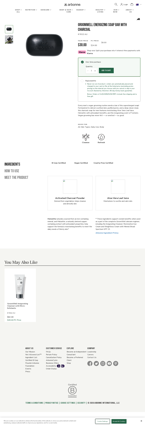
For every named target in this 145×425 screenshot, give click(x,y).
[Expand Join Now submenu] (118, 10)
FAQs (48, 352)
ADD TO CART (106, 70)
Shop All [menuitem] (17, 11)
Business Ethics (52, 363)
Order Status (51, 369)
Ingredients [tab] (12, 164)
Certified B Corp (31, 360)
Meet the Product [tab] (16, 177)
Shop (69, 363)
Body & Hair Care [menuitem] (65, 11)
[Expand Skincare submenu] (50, 10)
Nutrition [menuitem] (30, 10)
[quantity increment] (95, 70)
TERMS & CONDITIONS (34, 403)
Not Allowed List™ (33, 354)
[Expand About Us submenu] (133, 10)
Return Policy (51, 354)
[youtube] (109, 363)
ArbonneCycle (51, 360)
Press (27, 371)
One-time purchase (93, 62)
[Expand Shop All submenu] (21, 10)
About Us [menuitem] (129, 11)
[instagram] (102, 363)
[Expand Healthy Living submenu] (104, 10)
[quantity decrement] (88, 70)
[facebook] (89, 363)
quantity (89, 66)
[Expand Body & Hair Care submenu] (72, 10)
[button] (116, 4)
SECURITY (81, 403)
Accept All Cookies (119, 421)
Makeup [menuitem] (80, 10)
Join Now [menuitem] (115, 11)
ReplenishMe (90, 81)
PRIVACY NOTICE (51, 403)
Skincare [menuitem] (45, 10)
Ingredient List (31, 357)
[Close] (141, 420)
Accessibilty (51, 366)
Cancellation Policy (54, 357)
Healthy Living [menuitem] (99, 11)
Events (28, 369)
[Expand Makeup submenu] (85, 10)
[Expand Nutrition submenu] (36, 10)
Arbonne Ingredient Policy (107, 233)
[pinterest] (115, 363)
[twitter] (96, 363)
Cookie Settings (68, 403)
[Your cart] (131, 4)
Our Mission (30, 352)
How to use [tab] (12, 171)
